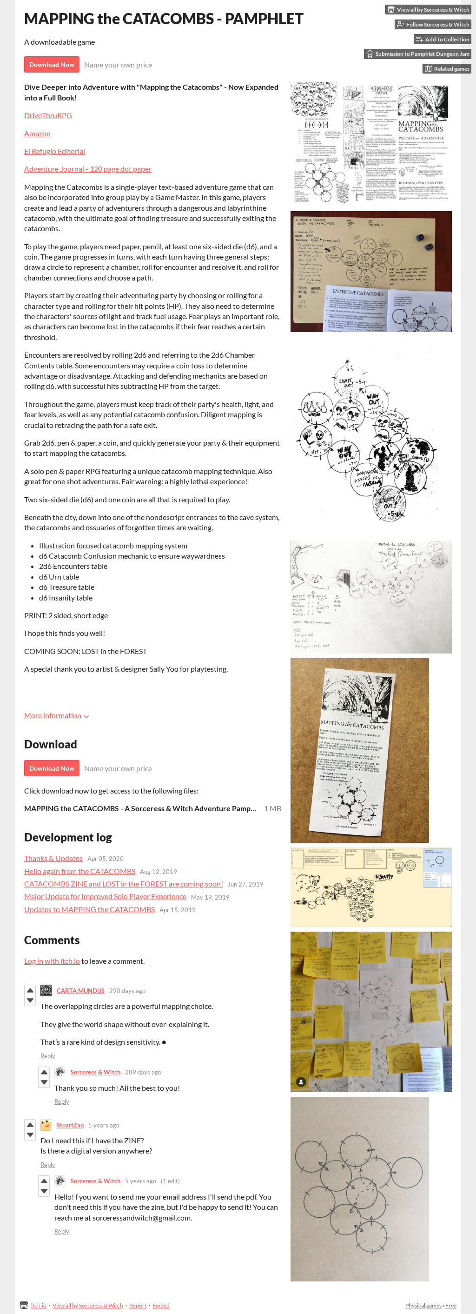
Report (137, 1305)
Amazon (37, 133)
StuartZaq (70, 1125)
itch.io (38, 1305)
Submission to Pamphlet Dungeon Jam (422, 53)
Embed (161, 1305)
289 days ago (143, 1072)
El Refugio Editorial (54, 151)
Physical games (423, 1305)
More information (52, 715)
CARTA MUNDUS (81, 990)
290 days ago (127, 990)
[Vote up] (30, 990)
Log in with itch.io (52, 960)
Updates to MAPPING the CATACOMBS (89, 909)
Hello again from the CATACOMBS (79, 871)
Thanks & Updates (53, 858)
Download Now (51, 64)
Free (450, 1305)
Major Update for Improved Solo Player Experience (105, 896)
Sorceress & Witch (95, 1072)
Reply (47, 1056)
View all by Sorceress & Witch (88, 1305)
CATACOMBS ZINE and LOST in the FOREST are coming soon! (123, 883)
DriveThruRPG (48, 115)
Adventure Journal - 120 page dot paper (88, 168)
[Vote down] (30, 1000)
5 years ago (103, 1125)
